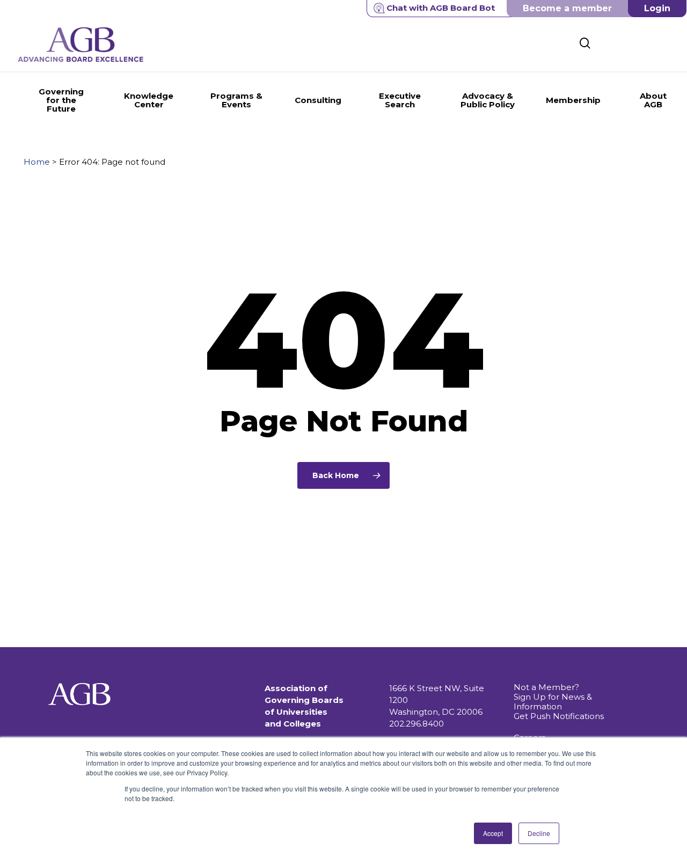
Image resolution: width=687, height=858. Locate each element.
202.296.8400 (416, 723)
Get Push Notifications (559, 716)
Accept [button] (493, 833)
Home (37, 162)
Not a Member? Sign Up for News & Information (553, 697)
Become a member (567, 8)
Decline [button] (539, 833)
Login (657, 8)
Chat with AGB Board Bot (440, 8)
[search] (585, 43)
